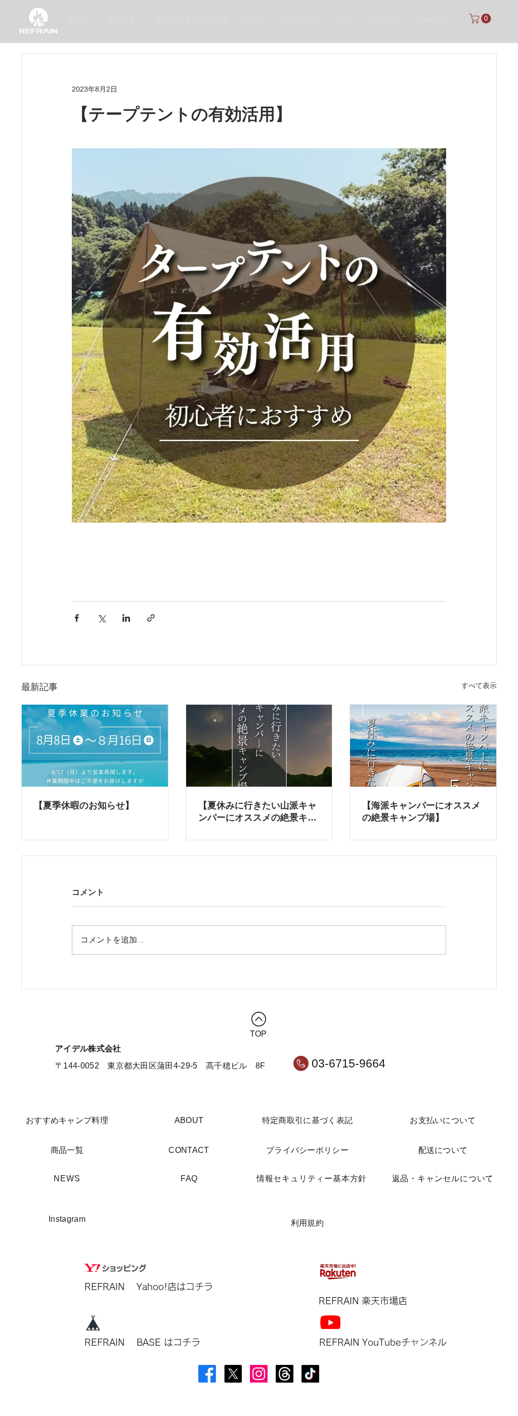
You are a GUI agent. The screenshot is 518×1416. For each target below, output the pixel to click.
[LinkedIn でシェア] (126, 618)
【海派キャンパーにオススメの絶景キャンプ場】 (421, 811)
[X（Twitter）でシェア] (101, 618)
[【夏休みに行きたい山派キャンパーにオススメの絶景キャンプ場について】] (259, 746)
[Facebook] (207, 1374)
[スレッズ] (284, 1374)
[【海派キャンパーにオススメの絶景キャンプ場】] (423, 746)
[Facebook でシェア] (76, 618)
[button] (481, 18)
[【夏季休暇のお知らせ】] (95, 746)
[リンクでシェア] (151, 618)
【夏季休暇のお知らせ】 (84, 805)
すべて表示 (479, 685)
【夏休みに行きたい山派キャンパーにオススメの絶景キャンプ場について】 (257, 812)
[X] (233, 1374)
